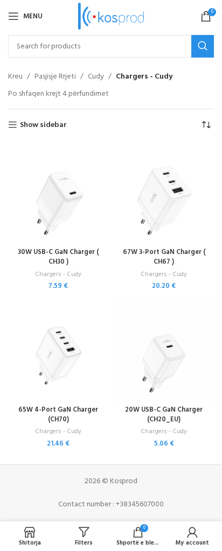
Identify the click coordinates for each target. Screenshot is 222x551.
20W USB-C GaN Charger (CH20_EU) (164, 415)
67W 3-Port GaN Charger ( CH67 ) (164, 257)
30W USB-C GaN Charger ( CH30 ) (58, 257)
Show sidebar (43, 125)
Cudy (96, 77)
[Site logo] (111, 16)
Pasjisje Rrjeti (55, 77)
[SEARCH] (202, 46)
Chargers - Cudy (58, 274)
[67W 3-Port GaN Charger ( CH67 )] (164, 194)
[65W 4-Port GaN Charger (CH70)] (58, 352)
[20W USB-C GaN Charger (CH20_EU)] (164, 352)
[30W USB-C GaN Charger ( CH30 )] (58, 194)
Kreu (15, 77)
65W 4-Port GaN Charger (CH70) (58, 415)
